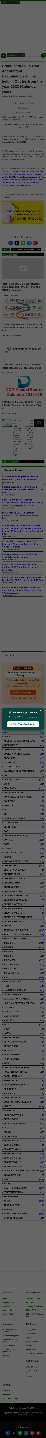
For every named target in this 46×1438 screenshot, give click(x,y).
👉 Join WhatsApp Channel (23, 724)
